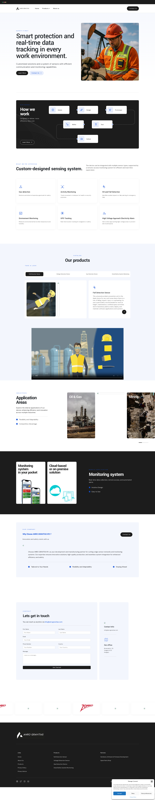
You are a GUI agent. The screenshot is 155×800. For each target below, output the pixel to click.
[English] (4, 2)
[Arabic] (2, 2)
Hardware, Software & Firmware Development (114, 757)
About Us (20, 760)
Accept (119, 793)
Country (60, 644)
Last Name (61, 629)
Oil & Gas (75, 396)
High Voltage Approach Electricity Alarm (118, 218)
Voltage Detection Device (62, 760)
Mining (133, 396)
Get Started (57, 667)
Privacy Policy (133, 797)
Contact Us (133, 8)
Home (37, 8)
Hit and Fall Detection (111, 192)
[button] (152, 781)
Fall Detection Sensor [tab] (34, 274)
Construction (108, 396)
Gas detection (24, 192)
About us (56, 8)
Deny (133, 793)
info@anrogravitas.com (53, 622)
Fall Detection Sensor (60, 757)
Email (24, 636)
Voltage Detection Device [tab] (63, 274)
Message (25, 651)
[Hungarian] (5, 2)
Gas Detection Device (60, 764)
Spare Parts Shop (105, 760)
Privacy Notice (22, 771)
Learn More (22, 73)
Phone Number (27, 644)
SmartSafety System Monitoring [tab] (120, 274)
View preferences (146, 793)
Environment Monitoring (28, 218)
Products (45, 8)
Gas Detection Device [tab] (92, 274)
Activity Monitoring (68, 192)
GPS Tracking (66, 218)
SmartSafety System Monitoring (64, 768)
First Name (26, 629)
